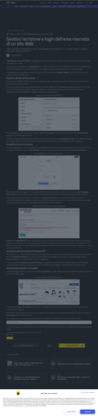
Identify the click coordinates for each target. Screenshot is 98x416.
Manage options (71, 411)
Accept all (87, 411)
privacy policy (24, 405)
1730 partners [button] (12, 398)
